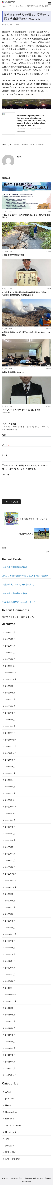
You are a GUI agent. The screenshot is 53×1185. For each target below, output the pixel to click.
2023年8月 (10, 826)
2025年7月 (10, 699)
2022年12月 (11, 873)
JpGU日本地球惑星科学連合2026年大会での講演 (25, 575)
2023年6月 (10, 840)
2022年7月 (10, 907)
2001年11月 (11, 1001)
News (22, 6)
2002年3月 (10, 974)
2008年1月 (10, 967)
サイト (5, 455)
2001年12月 (11, 994)
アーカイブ (13, 6)
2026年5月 (10, 639)
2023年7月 (10, 833)
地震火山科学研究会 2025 (13, 372)
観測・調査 (10, 1152)
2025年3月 (10, 726)
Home (4, 6)
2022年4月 (10, 927)
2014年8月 (10, 947)
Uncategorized (12, 1132)
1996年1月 (10, 1068)
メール (5, 445)
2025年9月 (10, 685)
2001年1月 (10, 1061)
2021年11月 (11, 934)
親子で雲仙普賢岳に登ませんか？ (33, 519)
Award (8, 1091)
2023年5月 (10, 847)
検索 (4, 547)
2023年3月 (10, 860)
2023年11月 (11, 806)
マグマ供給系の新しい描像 (14, 593)
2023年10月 (11, 813)
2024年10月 (11, 753)
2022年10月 (11, 887)
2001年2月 (10, 1054)
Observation (11, 1111)
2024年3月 (10, 786)
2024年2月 (10, 793)
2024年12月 (11, 739)
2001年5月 (10, 1034)
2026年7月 (10, 632)
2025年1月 (10, 732)
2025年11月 (11, 672)
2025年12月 (11, 665)
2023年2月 (10, 867)
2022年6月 (10, 913)
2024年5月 (10, 773)
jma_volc (9, 1098)
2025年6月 (10, 706)
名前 (4, 434)
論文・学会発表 (36, 144)
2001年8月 (10, 1014)
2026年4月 (10, 645)
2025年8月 (10, 692)
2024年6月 (10, 766)
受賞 (7, 1138)
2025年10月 (11, 679)
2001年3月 (10, 1048)
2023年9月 (10, 820)
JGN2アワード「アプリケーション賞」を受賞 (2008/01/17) (22, 411)
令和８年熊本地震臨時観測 (13, 254)
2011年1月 (10, 961)
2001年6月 (10, 1028)
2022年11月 (11, 880)
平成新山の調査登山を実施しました (19, 602)
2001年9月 (10, 1007)
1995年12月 (11, 1075)
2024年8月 (10, 759)
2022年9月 (10, 893)
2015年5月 (10, 940)
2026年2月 (10, 659)
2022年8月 (10, 900)
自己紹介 (9, 1145)
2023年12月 (11, 799)
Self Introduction (13, 1125)
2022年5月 (10, 920)
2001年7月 (10, 1021)
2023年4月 (10, 853)
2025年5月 (10, 712)
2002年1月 (10, 987)
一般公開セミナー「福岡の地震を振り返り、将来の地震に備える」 (26, 216)
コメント (6, 474)
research (24, 144)
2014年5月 (10, 954)
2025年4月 (10, 719)
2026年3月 (10, 652)
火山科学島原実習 (26, 533)
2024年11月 (11, 746)
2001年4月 (10, 1041)
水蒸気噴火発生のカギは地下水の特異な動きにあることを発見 (26, 333)
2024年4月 (10, 779)
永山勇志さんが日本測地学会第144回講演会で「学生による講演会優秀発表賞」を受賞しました (26, 293)
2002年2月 (10, 981)
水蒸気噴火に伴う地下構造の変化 (18, 584)
